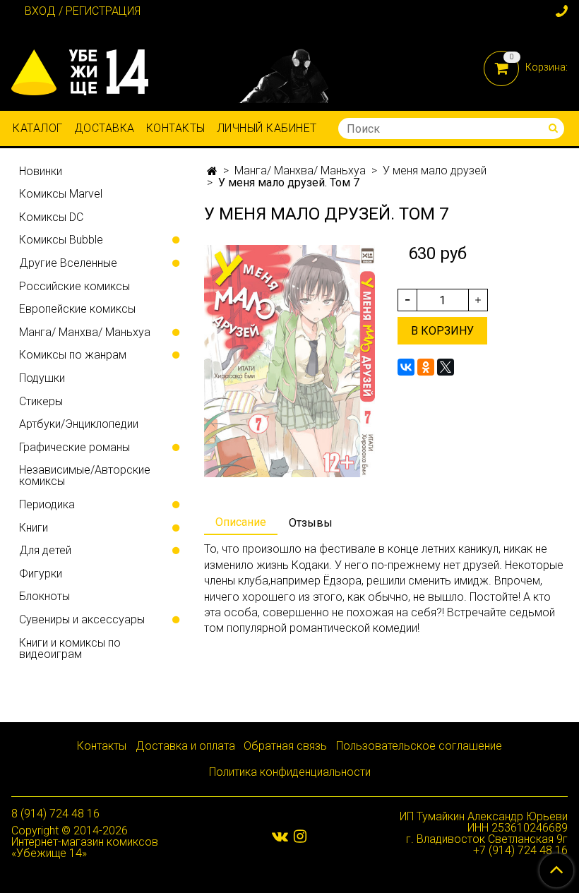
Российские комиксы (74, 286)
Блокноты (44, 596)
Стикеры (41, 401)
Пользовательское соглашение (419, 746)
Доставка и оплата (185, 746)
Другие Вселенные (68, 263)
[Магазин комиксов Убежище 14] (79, 69)
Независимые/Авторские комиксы (84, 475)
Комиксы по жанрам (72, 354)
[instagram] (300, 835)
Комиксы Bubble (61, 239)
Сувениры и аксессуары (82, 619)
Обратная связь (285, 746)
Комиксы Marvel (60, 193)
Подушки (42, 378)
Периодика (47, 504)
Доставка (104, 128)
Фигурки (40, 573)
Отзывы (311, 522)
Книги (33, 527)
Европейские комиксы (77, 309)
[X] (445, 367)
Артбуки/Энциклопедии (78, 424)
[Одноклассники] (425, 367)
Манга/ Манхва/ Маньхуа (300, 170)
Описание (240, 522)
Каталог (38, 128)
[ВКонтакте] (406, 367)
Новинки (40, 171)
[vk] (280, 835)
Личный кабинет (267, 128)
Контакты (175, 128)
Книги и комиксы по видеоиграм (70, 648)
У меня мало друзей (435, 170)
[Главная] (212, 171)
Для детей (45, 550)
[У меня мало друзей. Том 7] (289, 360)
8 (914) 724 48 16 (55, 813)
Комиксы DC (51, 217)
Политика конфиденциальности (290, 772)
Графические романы (74, 447)
